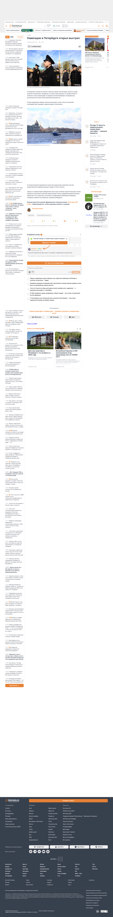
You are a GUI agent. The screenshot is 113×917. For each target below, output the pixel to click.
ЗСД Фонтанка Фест (81, 22)
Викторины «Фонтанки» (36, 821)
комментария (36, 46)
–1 (79, 245)
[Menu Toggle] (6, 26)
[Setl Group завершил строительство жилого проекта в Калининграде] (94, 44)
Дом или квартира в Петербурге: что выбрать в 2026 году (39, 353)
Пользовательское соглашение (93, 890)
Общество (51, 811)
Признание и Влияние (59, 22)
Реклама (7, 816)
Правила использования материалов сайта (96, 895)
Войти (33, 272)
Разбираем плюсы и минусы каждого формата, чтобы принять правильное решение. (40, 358)
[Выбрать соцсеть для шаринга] (79, 46)
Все (7, 37)
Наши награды (89, 907)
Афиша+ (31, 811)
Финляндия (51, 834)
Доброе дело (33, 832)
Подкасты (51, 816)
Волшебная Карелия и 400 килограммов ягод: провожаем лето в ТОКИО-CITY (67, 354)
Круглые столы (67, 834)
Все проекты (66, 840)
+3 (74, 245)
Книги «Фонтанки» (68, 824)
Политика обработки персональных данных (96, 893)
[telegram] (35, 851)
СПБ (12, 37)
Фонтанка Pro (67, 808)
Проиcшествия (52, 819)
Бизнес (31, 813)
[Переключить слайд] (30, 126)
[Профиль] (107, 26)
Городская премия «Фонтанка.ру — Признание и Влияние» (80, 816)
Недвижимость (33, 840)
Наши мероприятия (11, 819)
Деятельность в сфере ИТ (92, 902)
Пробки (57, 26)
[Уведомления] (103, 26)
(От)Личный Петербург (69, 819)
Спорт (50, 821)
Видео (31, 819)
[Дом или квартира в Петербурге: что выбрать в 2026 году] (40, 340)
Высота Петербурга (68, 837)
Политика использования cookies (94, 898)
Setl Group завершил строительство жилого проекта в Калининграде (93, 54)
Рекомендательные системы (92, 900)
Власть (31, 824)
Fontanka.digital (67, 826)
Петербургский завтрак (96, 22)
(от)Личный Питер (20, 22)
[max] (30, 851)
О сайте (7, 808)
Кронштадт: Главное (69, 832)
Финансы (51, 832)
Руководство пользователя (92, 905)
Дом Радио (66, 829)
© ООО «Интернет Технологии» (46, 910)
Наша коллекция (68, 821)
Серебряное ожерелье (43, 22)
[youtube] (43, 851)
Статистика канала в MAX (12, 826)
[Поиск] (99, 26)
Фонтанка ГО (32, 22)
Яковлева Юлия (37, 208)
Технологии (51, 826)
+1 (74, 259)
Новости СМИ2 (32, 323)
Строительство (52, 824)
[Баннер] (27, 30)
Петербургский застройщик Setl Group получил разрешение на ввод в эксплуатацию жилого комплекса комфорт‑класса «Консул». (94, 59)
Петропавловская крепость (44, 215)
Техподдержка (9, 813)
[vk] (39, 851)
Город (30, 829)
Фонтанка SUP (9, 22)
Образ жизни (52, 808)
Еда (30, 834)
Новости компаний (35, 329)
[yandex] (48, 851)
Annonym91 (34, 248)
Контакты (8, 811)
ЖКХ (30, 837)
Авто (30, 808)
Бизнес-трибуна (33, 816)
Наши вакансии (9, 824)
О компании (8, 821)
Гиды (30, 826)
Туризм (50, 829)
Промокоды (96, 192)
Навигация (31, 215)
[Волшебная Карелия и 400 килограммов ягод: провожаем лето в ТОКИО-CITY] (68, 340)
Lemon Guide (70, 22)
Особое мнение (52, 813)
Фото (49, 840)
